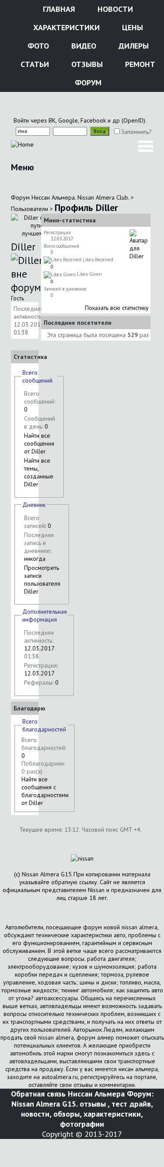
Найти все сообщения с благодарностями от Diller (45, 791)
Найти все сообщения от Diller (39, 443)
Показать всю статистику (117, 308)
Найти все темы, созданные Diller (38, 472)
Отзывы (86, 64)
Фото (37, 46)
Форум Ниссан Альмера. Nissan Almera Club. (70, 197)
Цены (131, 27)
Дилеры (132, 46)
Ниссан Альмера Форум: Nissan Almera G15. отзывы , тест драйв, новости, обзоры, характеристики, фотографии (82, 1109)
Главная (58, 9)
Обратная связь (38, 1094)
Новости (114, 9)
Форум (87, 82)
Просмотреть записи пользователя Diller (42, 579)
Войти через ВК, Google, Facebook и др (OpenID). (80, 120)
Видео (82, 46)
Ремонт (139, 64)
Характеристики (65, 27)
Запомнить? (136, 132)
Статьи (33, 64)
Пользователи (29, 209)
